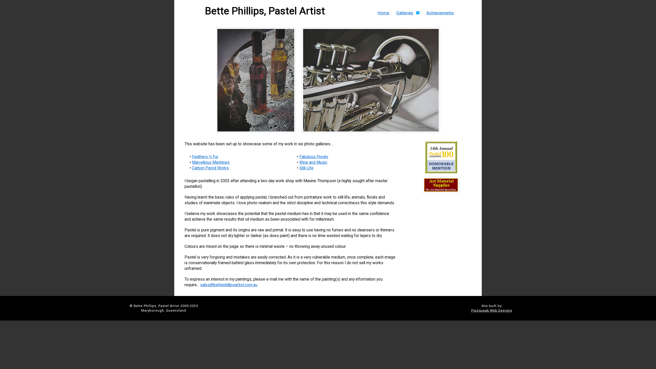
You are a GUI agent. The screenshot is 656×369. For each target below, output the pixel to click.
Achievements (440, 12)
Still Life (306, 168)
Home (383, 12)
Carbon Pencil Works (210, 168)
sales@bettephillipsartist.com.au (228, 285)
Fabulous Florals (313, 157)
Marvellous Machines (211, 162)
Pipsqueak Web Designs (491, 310)
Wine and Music (313, 162)
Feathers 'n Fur (205, 157)
